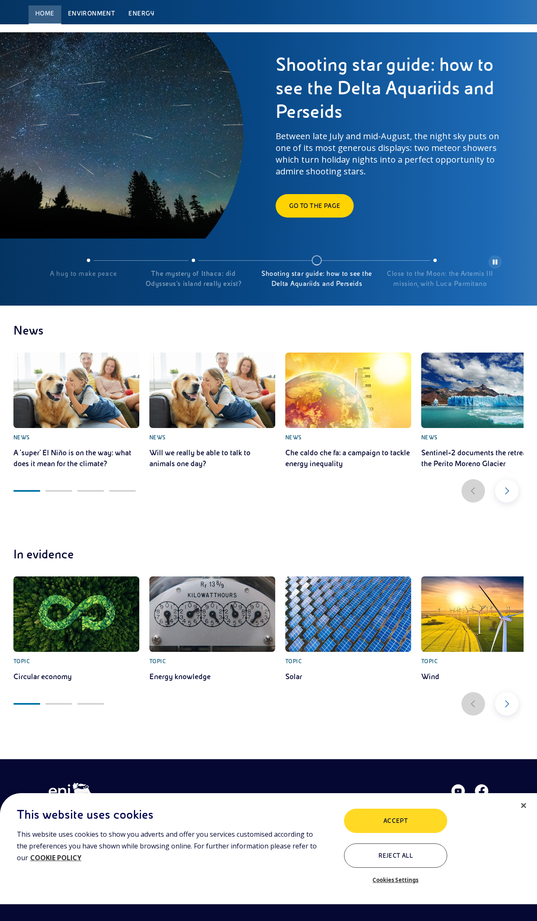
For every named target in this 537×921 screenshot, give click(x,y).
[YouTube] (458, 791)
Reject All (395, 855)
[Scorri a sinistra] (473, 491)
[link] (76, 411)
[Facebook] (481, 791)
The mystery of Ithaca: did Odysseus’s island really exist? (194, 279)
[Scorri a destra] (507, 491)
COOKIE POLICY (55, 857)
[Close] (523, 805)
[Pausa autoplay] (495, 262)
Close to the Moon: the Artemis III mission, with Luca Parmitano (440, 279)
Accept (395, 820)
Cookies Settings (395, 880)
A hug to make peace (83, 274)
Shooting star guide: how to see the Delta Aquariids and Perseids (316, 279)
